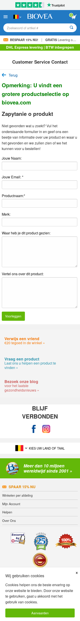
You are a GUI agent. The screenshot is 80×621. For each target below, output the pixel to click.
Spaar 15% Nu (22, 486)
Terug (13, 75)
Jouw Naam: (12, 158)
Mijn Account (11, 504)
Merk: (6, 214)
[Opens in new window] (34, 428)
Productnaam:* (13, 195)
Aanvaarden (40, 613)
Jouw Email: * (12, 176)
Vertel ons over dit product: (23, 273)
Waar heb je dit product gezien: (26, 232)
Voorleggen (13, 316)
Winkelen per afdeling (17, 495)
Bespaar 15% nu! (24, 40)
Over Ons (9, 520)
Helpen (7, 512)
